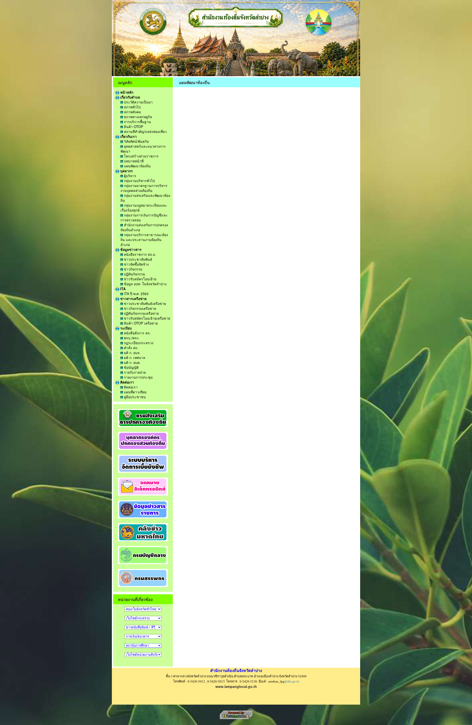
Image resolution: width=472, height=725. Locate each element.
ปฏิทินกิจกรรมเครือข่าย (141, 313)
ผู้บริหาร (129, 175)
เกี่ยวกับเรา (128, 136)
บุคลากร (126, 170)
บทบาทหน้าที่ (133, 160)
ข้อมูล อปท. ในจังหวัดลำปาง (144, 283)
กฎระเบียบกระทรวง (138, 342)
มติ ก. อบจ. (131, 352)
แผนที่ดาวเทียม (135, 391)
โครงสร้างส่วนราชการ (141, 156)
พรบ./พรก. (131, 337)
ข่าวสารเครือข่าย (133, 298)
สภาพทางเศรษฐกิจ (137, 116)
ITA (122, 288)
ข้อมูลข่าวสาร (130, 249)
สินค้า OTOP (133, 126)
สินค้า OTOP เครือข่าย (140, 323)
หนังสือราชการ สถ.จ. (139, 254)
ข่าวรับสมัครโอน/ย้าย (139, 278)
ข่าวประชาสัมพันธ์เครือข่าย (144, 303)
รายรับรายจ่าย (134, 372)
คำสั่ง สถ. (130, 347)
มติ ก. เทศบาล (134, 357)
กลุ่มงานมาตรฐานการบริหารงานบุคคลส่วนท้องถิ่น (143, 188)
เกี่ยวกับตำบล (129, 97)
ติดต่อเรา (126, 382)
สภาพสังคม (132, 111)
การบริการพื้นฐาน (137, 121)
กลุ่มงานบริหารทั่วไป (139, 180)
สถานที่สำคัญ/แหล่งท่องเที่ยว (145, 131)
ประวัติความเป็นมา (138, 102)
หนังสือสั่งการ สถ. (136, 332)
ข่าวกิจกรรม (132, 269)
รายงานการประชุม (138, 377)
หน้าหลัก (126, 92)
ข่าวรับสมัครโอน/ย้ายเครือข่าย (146, 318)
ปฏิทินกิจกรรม (134, 273)
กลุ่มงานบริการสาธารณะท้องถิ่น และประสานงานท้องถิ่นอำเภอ (144, 239)
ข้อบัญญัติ (131, 367)
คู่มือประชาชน (134, 396)
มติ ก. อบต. (132, 362)
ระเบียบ (125, 328)
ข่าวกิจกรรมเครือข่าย (139, 308)
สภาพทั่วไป (132, 106)
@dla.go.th (291, 681)
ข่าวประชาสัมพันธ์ (137, 259)
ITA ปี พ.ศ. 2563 (135, 293)
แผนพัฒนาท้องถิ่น (137, 165)
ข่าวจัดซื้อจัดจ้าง (136, 264)
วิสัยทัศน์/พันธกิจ (136, 141)
